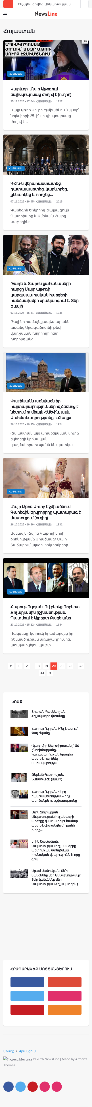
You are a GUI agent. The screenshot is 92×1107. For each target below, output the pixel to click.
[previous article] (85, 4)
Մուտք (8, 1051)
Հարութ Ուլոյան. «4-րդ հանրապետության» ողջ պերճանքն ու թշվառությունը (54, 796)
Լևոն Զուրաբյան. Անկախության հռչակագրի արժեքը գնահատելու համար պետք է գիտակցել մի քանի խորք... (54, 820)
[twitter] (27, 996)
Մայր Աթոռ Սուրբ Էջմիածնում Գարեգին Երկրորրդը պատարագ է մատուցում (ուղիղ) (45, 512)
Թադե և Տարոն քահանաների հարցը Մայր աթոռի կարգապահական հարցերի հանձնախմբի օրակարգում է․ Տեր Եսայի (44, 294)
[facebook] (27, 982)
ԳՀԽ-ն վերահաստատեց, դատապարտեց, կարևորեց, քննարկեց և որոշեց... (39, 189)
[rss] (65, 1010)
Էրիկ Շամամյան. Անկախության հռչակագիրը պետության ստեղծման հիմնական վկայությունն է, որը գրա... (56, 850)
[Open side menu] (5, 13)
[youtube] (27, 1010)
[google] (65, 982)
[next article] (77, 4)
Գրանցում (27, 1051)
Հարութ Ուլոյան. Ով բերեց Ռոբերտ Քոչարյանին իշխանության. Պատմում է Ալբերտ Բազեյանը (45, 612)
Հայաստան (15, 74)
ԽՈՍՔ (16, 702)
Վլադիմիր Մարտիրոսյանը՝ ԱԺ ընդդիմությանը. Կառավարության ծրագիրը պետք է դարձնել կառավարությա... (55, 754)
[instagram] (65, 996)
